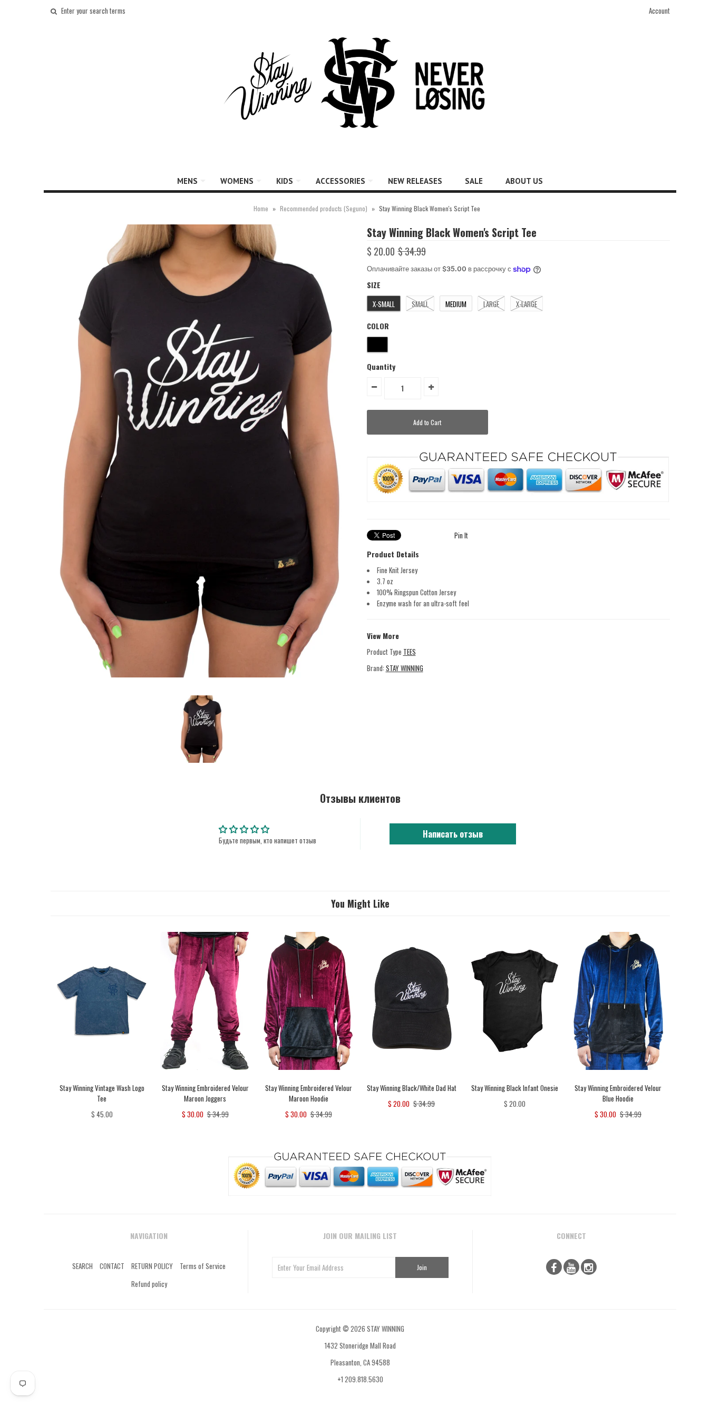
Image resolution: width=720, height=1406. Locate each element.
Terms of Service (203, 1266)
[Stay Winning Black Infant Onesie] (515, 1077)
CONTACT (112, 1266)
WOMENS (237, 181)
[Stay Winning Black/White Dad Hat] (411, 1077)
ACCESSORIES (340, 181)
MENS (187, 181)
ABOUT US (524, 181)
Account (659, 10)
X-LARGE (526, 304)
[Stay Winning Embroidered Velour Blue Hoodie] (618, 1077)
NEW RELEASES (415, 181)
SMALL (420, 304)
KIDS (284, 181)
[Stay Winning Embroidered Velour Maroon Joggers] (205, 1077)
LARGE (491, 304)
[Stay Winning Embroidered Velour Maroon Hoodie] (308, 1077)
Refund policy (149, 1284)
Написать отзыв (453, 834)
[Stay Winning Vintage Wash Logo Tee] (102, 1077)
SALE (474, 181)
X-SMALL (384, 304)
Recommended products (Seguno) (323, 208)
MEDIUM (455, 304)
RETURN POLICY (152, 1266)
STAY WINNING (404, 668)
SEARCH (82, 1266)
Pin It (461, 535)
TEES (409, 651)
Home (261, 208)
